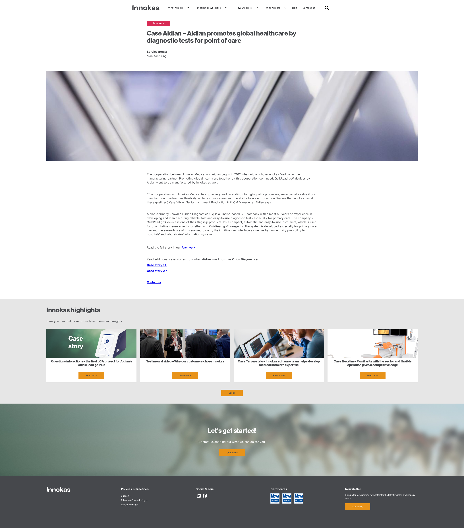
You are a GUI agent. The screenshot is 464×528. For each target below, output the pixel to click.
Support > (126, 495)
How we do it (244, 7)
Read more (91, 375)
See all (232, 392)
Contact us (309, 7)
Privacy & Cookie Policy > (134, 500)
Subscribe (357, 506)
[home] (146, 7)
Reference (158, 23)
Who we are (273, 7)
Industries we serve (209, 7)
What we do (175, 7)
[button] (177, 8)
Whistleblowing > (129, 504)
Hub (294, 7)
